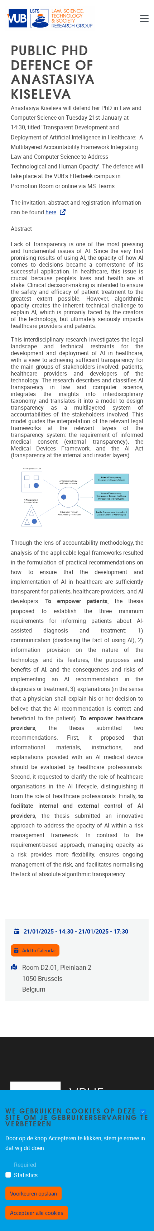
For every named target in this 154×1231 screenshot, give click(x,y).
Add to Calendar (38, 950)
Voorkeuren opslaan (33, 1193)
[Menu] (144, 18)
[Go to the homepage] (50, 18)
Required (25, 1164)
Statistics (26, 1175)
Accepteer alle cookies (36, 1212)
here (50, 212)
